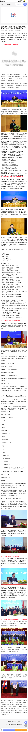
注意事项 (19, 721)
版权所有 (9, 721)
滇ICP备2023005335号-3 (14, 723)
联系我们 (9, 730)
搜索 (25, 4)
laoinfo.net (8, 1)
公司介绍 (14, 721)
